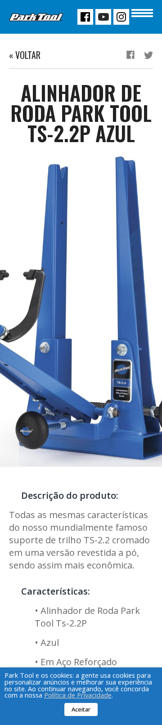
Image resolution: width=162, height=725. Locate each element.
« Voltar (24, 54)
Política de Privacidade (78, 694)
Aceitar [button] (81, 709)
